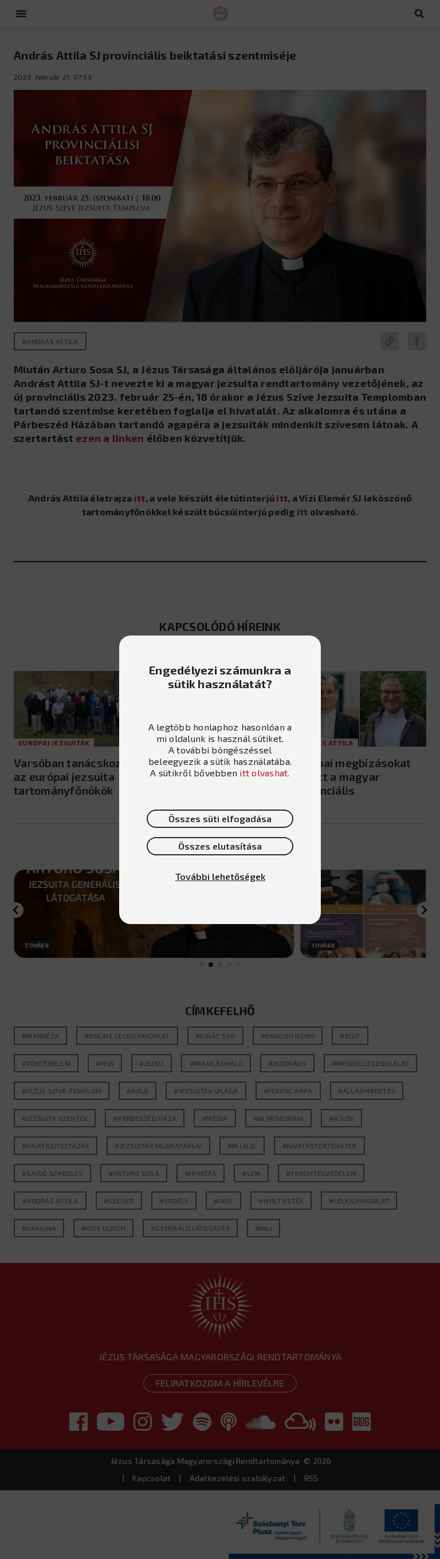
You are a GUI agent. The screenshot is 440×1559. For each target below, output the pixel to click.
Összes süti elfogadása (220, 818)
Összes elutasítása (220, 845)
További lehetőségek (220, 876)
